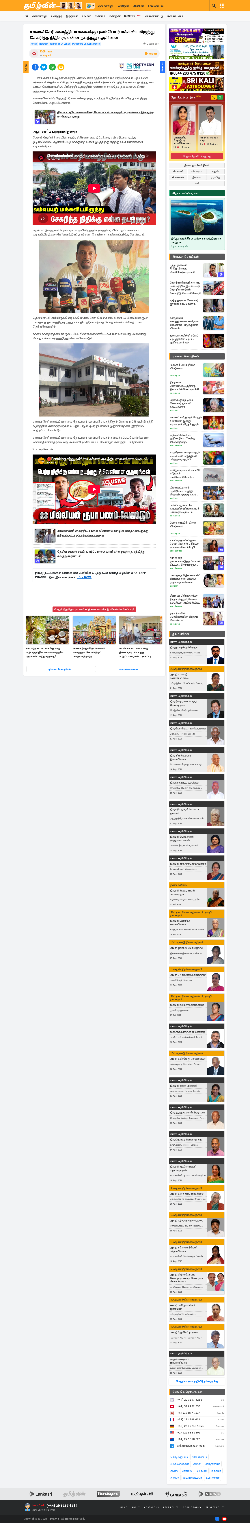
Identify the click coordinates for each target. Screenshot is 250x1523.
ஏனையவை (175, 16)
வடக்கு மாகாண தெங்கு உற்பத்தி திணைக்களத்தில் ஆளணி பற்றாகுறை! (45, 652)
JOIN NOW (84, 577)
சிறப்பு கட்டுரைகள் (185, 193)
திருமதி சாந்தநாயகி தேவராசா (188, 863)
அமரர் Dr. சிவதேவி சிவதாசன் (188, 974)
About (136, 1507)
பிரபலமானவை (129, 669)
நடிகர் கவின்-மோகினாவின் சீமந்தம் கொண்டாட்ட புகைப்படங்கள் (184, 617)
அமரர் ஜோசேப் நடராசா (184, 1332)
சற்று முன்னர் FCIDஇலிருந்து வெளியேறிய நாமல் (182, 268)
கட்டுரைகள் (212, 1477)
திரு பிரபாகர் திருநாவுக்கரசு (186, 1139)
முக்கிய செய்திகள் (59, 669)
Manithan (174, 410)
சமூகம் (47, 55)
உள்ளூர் (56, 16)
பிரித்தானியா (212, 1463)
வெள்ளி (178, 171)
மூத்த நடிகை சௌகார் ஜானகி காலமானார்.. (184, 302)
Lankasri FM (156, 6)
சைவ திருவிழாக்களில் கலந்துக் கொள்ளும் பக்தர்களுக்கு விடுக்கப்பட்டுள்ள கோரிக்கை (93, 652)
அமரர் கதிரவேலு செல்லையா (187, 1058)
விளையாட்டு (154, 16)
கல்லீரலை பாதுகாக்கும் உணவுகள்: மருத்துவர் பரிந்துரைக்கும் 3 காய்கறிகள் (185, 456)
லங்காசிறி (105, 6)
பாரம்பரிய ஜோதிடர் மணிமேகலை (182, 140)
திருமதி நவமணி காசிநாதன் (187, 1004)
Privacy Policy (215, 1507)
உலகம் (86, 16)
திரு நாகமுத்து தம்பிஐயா (184, 782)
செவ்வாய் (178, 177)
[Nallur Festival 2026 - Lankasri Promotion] (197, 68)
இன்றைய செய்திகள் (196, 165)
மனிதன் (123, 6)
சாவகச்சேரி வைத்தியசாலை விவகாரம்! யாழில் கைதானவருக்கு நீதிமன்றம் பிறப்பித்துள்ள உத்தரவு (102, 533)
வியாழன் (196, 171)
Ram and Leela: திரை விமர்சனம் (182, 366)
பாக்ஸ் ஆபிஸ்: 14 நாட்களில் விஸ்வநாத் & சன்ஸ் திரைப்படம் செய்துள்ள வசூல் (184, 508)
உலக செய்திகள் (179, 1463)
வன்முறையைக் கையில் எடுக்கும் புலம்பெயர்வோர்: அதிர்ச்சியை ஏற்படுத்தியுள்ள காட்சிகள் (186, 473)
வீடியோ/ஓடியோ (192, 1477)
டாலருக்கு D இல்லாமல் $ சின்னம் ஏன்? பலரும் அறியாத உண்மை (185, 579)
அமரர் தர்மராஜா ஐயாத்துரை (186, 1220)
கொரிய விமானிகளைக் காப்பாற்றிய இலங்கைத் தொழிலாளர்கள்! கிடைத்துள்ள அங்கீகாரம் (185, 288)
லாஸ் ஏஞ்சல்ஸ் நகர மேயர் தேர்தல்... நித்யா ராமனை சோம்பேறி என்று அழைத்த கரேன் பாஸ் (184, 544)
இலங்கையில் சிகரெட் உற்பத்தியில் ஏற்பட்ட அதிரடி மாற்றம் (184, 339)
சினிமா (138, 6)
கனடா (196, 1463)
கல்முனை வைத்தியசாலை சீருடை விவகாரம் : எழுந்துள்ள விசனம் (185, 323)
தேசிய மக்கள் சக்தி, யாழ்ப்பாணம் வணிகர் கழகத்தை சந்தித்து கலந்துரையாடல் (101, 554)
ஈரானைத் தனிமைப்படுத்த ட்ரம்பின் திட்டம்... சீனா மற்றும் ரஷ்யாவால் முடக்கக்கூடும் (185, 561)
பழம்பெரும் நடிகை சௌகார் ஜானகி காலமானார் (181, 403)
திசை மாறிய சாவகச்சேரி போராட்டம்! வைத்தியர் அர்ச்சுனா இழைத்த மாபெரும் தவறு (105, 114)
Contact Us (151, 1507)
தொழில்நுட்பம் (179, 1457)
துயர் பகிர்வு (180, 634)
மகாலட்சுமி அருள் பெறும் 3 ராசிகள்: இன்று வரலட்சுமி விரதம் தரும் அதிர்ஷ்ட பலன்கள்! (186, 421)
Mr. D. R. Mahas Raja (209, 139)
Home (123, 1507)
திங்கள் (196, 177)
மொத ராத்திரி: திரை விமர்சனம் (183, 524)
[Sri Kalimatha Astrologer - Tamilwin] (197, 84)
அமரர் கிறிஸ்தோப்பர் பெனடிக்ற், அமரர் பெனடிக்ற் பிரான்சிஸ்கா (186, 1278)
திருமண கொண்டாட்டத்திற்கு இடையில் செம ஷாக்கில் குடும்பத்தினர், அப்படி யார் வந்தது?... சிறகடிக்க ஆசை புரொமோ (186, 386)
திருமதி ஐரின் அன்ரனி (183, 1085)
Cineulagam (175, 375)
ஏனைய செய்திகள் (185, 356)
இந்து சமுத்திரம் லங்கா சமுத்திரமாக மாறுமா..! (196, 240)
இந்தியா (72, 16)
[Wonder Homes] (197, 52)
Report (152, 54)
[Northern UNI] (137, 67)
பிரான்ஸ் (187, 1470)
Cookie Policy (192, 1507)
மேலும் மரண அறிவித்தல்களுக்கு (197, 1381)
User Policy (171, 1507)
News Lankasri (176, 445)
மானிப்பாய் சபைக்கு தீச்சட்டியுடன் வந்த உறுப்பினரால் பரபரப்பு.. (136, 652)
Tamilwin (53, 1519)
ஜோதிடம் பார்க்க (186, 97)
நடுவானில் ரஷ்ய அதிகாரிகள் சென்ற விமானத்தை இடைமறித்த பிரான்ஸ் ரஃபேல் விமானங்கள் (183, 438)
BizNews (132, 16)
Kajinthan (46, 51)
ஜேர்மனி (202, 1470)
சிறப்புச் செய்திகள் (185, 256)
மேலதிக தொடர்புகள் (187, 1392)
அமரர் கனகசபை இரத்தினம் (187, 1193)
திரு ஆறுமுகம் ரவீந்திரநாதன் (187, 1112)
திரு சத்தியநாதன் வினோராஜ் (187, 1031)
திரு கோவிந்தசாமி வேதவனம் (188, 728)
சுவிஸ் (174, 1470)
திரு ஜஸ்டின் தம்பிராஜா (183, 647)
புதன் (215, 171)
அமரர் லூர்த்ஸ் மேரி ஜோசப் (186, 947)
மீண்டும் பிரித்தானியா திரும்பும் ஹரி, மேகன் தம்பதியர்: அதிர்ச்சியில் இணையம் (184, 599)
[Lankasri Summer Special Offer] (197, 35)
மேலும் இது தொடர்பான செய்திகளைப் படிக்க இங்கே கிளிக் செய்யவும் (94, 609)
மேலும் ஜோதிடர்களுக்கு (197, 156)
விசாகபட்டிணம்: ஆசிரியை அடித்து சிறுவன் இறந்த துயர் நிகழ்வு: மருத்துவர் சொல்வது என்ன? (183, 491)
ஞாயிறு (215, 177)
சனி (196, 183)
